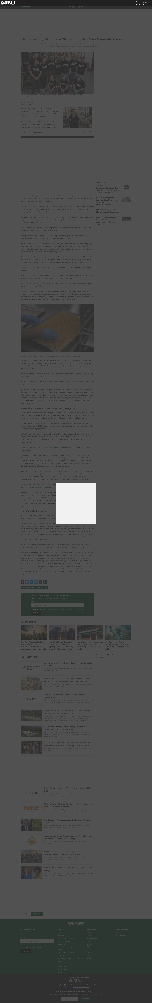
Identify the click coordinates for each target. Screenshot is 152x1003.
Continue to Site (143, 2)
